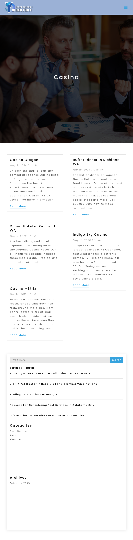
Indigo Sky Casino (90, 234)
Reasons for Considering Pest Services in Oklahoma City (52, 405)
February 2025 (20, 483)
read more (18, 206)
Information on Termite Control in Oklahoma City (47, 415)
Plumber (16, 439)
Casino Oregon (24, 160)
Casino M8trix (23, 288)
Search (116, 360)
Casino (35, 165)
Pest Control (19, 431)
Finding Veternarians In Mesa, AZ (34, 394)
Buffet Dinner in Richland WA (96, 162)
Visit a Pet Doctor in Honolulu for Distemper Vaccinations (53, 384)
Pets (13, 435)
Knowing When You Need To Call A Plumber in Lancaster (51, 373)
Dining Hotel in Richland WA (32, 228)
